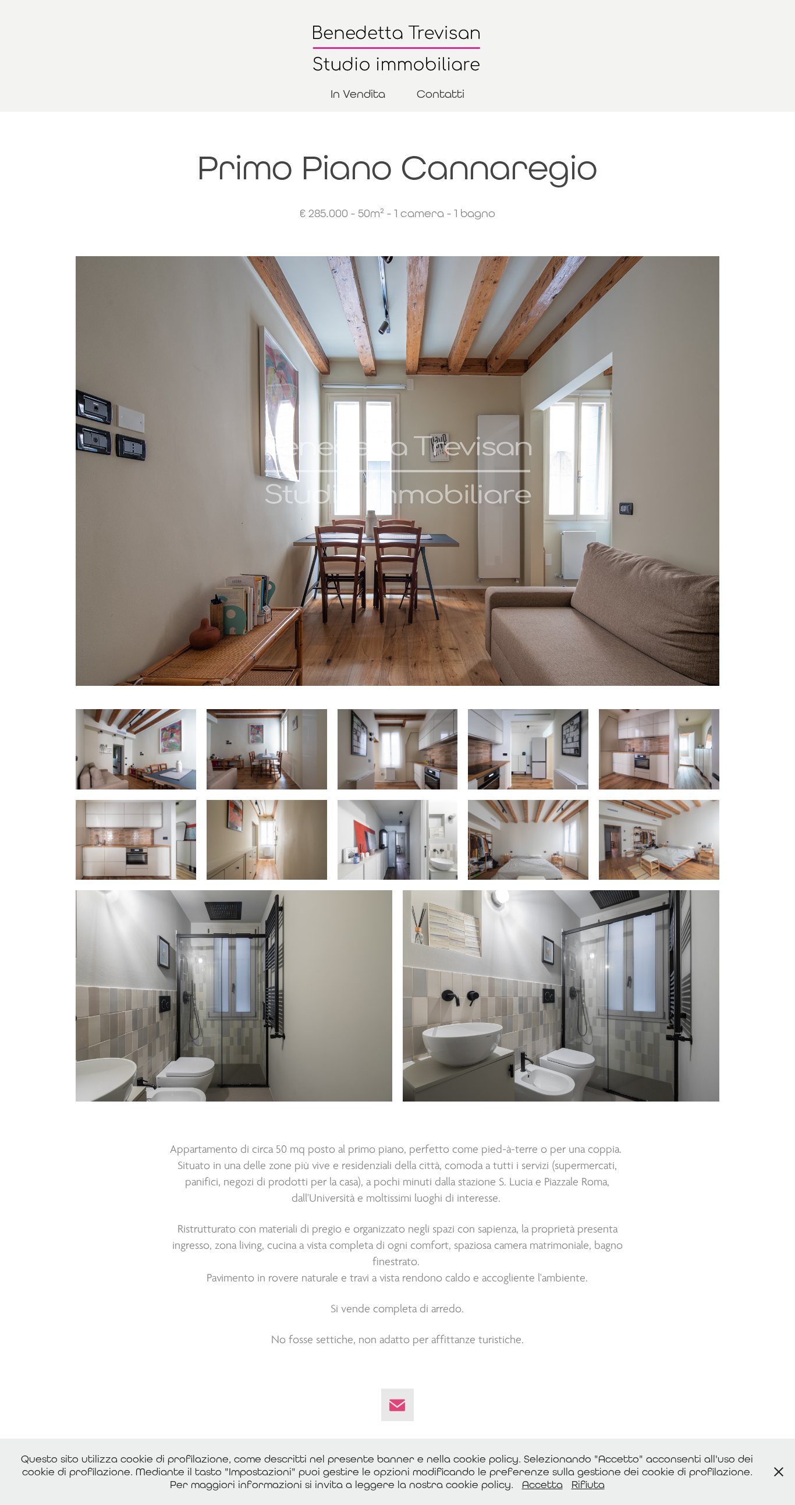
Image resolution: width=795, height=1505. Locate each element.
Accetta (542, 1484)
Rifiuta (588, 1484)
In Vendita (358, 93)
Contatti (440, 93)
